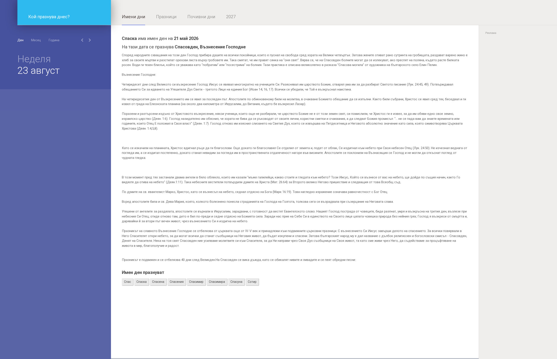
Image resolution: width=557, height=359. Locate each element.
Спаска (141, 281)
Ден (20, 40)
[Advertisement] (294, 327)
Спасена (158, 281)
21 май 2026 (186, 38)
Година (54, 40)
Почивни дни (201, 16)
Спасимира (217, 281)
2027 (231, 16)
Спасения (177, 281)
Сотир (252, 281)
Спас (127, 281)
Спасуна (236, 281)
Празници (166, 16)
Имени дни (133, 16)
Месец (36, 40)
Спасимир (196, 281)
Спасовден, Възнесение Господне (210, 46)
